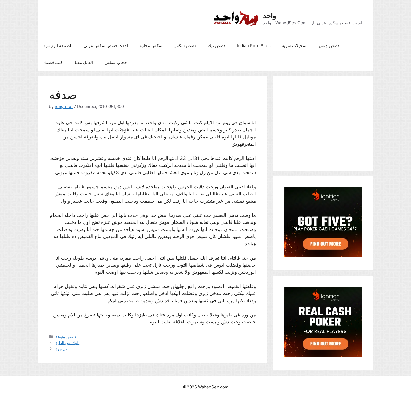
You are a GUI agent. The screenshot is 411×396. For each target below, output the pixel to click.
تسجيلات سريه (295, 45)
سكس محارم (150, 45)
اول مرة (62, 348)
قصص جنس (329, 45)
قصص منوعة (65, 336)
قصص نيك (217, 45)
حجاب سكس (115, 62)
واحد (269, 15)
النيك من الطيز (67, 342)
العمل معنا (84, 62)
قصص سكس (185, 45)
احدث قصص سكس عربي (106, 45)
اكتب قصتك (53, 62)
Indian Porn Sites (254, 45)
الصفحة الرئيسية (57, 45)
